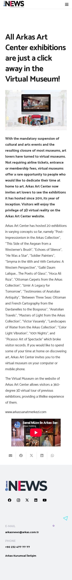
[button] (66, 4)
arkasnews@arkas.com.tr (22, 532)
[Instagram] (18, 500)
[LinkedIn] (35, 500)
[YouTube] (44, 500)
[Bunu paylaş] (21, 455)
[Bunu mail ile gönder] (10, 455)
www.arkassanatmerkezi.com (25, 412)
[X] (27, 500)
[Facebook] (9, 500)
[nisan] (13, 4)
